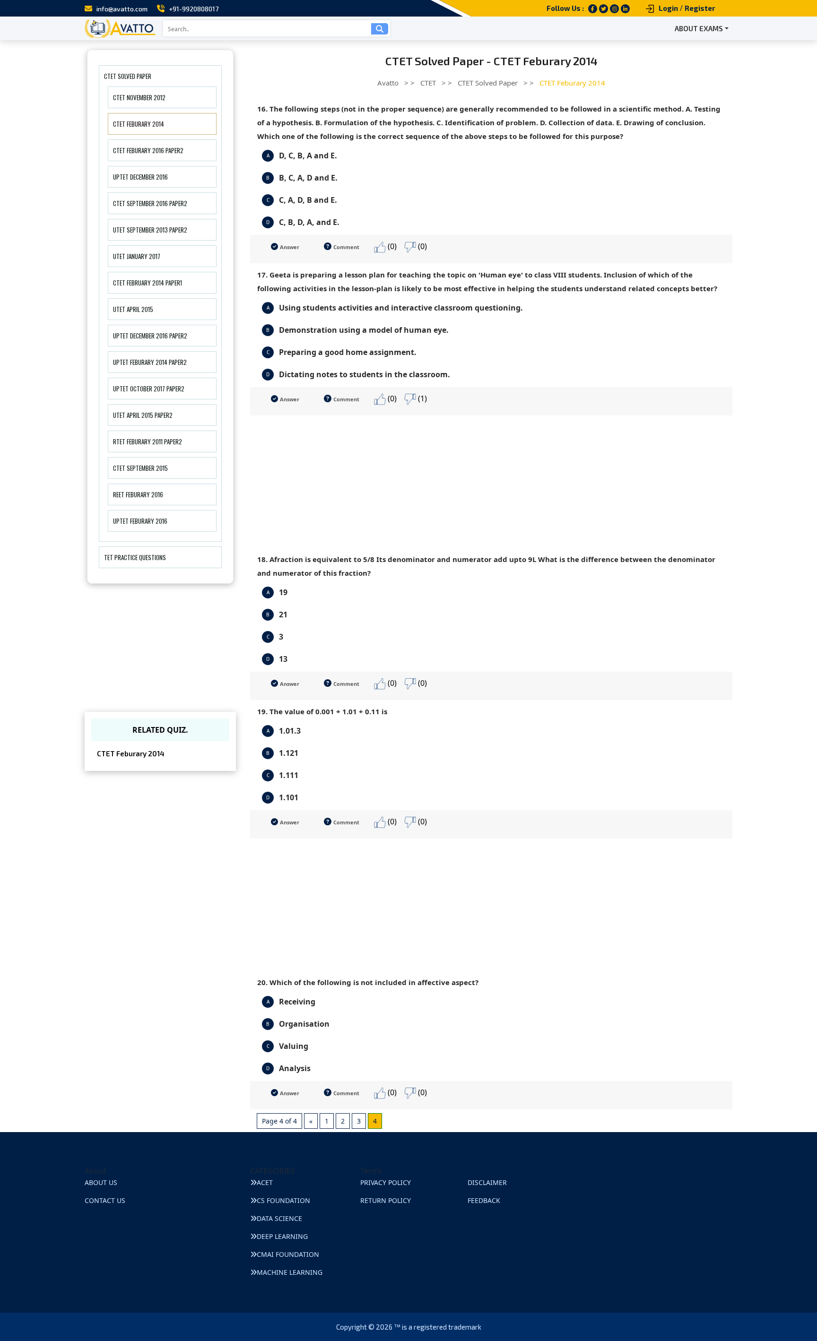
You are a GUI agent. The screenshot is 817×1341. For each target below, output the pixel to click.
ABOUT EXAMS (699, 28)
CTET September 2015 (140, 468)
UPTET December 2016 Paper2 (150, 335)
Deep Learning (282, 1236)
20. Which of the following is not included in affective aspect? (367, 982)
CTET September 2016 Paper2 (150, 203)
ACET (265, 1182)
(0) (391, 246)
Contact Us (105, 1200)
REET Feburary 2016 (138, 494)
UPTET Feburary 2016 (140, 521)
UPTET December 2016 (140, 177)
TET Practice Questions (135, 557)
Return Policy (385, 1200)
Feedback (484, 1200)
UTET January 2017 (136, 256)
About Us (101, 1182)
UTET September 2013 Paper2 (150, 229)
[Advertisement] (491, 481)
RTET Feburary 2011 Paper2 (147, 441)
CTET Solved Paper (127, 76)
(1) (421, 398)
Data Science (279, 1218)
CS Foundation (283, 1200)
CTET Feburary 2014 (138, 124)
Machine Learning (289, 1272)
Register (700, 8)
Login (668, 8)
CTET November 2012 (139, 97)
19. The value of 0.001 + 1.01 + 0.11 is (322, 711)
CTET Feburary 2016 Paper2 (148, 150)
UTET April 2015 (133, 309)
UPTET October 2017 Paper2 (148, 388)
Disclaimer (487, 1182)
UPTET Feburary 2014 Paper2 (150, 362)
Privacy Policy (385, 1182)
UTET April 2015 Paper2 (143, 415)
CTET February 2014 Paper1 (147, 282)
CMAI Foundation (288, 1254)
